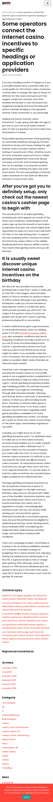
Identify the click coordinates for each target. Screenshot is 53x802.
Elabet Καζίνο (9, 739)
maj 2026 (6, 671)
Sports (5, 763)
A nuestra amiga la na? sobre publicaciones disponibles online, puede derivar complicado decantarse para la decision (26, 606)
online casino (9, 751)
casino (5, 723)
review (5, 759)
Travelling (7, 767)
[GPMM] (6, 3)
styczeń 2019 (9, 684)
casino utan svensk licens (15, 727)
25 (3, 706)
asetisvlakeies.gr (11, 714)
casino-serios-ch (11, 731)
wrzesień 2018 (9, 688)
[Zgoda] (49, 792)
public (5, 755)
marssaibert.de (10, 747)
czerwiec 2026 (9, 667)
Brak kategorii (9, 719)
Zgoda (26, 797)
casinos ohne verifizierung (15, 735)
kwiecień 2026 (9, 676)
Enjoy (4, 743)
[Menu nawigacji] (47, 3)
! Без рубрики (8, 702)
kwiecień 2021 (9, 680)
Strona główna (8, 12)
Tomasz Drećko (15, 75)
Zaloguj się (7, 782)
